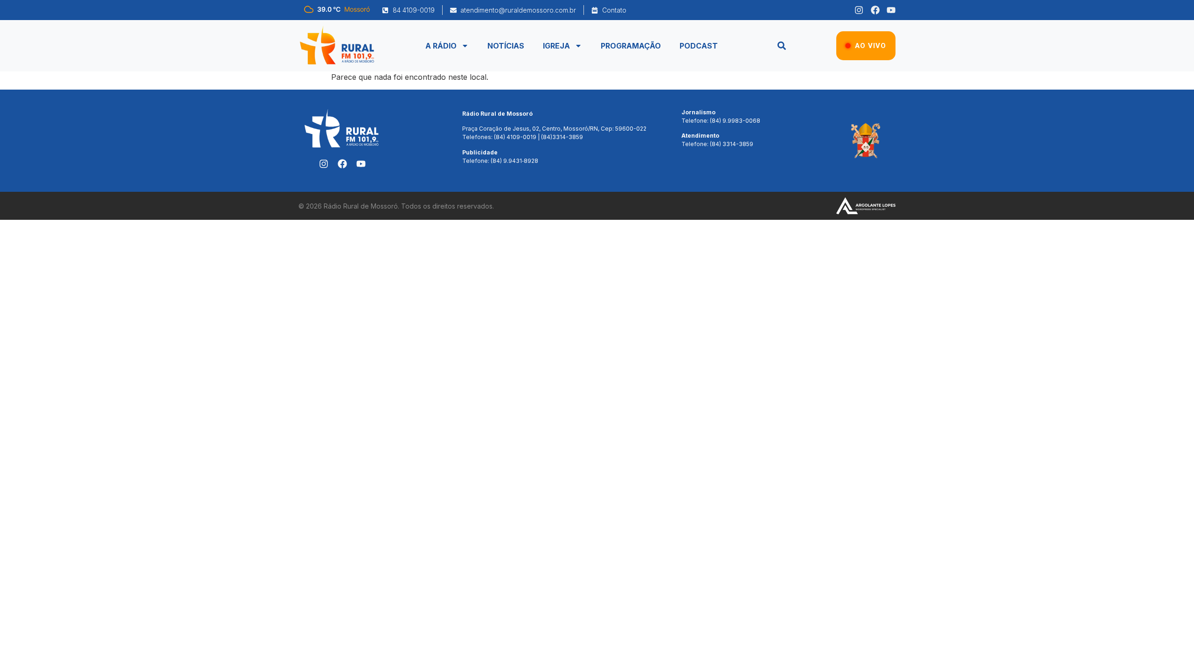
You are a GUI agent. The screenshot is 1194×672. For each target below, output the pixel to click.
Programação (631, 45)
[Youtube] (891, 10)
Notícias (505, 45)
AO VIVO (870, 46)
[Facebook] (875, 10)
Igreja (556, 45)
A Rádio (441, 45)
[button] (781, 46)
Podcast (699, 45)
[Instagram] (858, 10)
